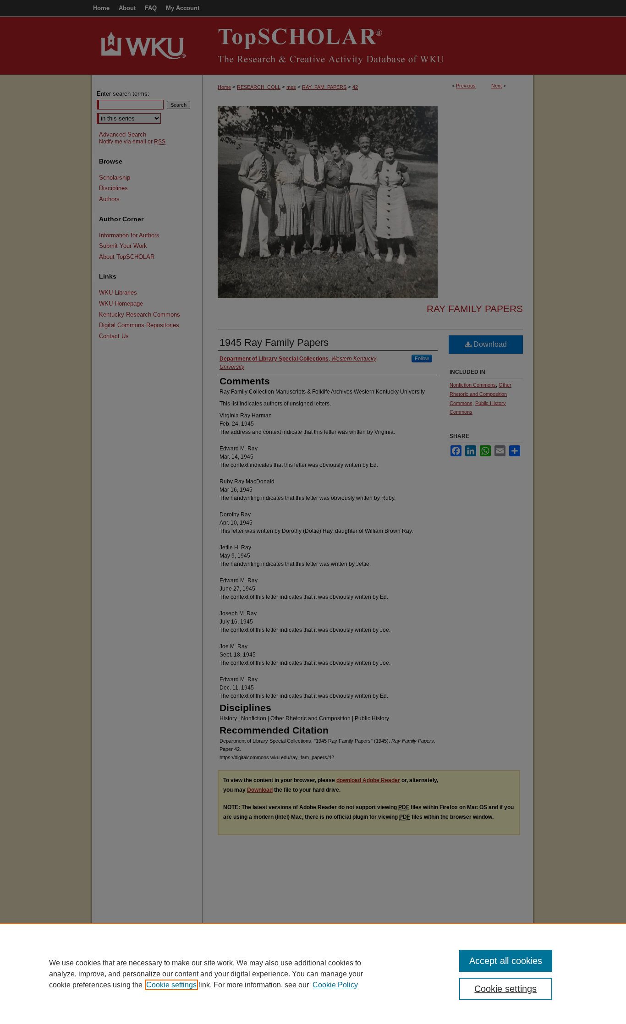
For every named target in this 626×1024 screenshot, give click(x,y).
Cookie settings (171, 985)
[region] (313, 973)
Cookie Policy (335, 985)
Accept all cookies (505, 961)
